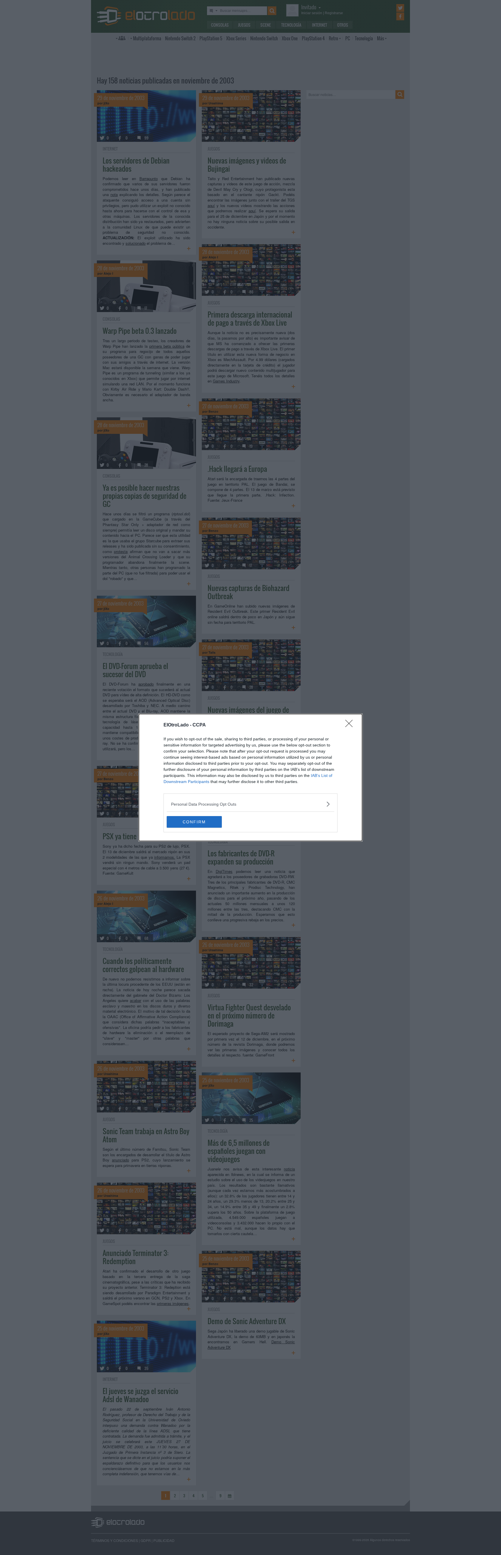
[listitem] (250, 804)
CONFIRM (194, 822)
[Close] (350, 725)
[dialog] (250, 777)
